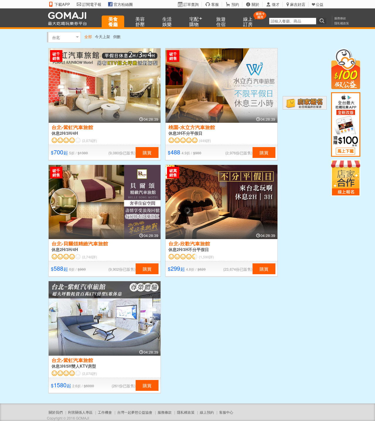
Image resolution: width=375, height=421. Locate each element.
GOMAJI (68, 18)
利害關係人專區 (80, 412)
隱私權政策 (341, 23)
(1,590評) (206, 257)
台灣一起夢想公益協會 (134, 412)
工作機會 (105, 412)
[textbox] (292, 21)
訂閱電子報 (91, 4)
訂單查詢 (191, 4)
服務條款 (340, 18)
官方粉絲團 (123, 4)
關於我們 (56, 412)
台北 (56, 37)
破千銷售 (56, 56)
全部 (88, 36)
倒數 (117, 36)
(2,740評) (89, 257)
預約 (235, 4)
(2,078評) (89, 140)
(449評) (205, 140)
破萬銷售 (173, 173)
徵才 (275, 4)
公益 (319, 4)
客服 (215, 4)
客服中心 (226, 412)
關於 (255, 4)
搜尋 (323, 21)
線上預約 (207, 412)
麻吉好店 (297, 4)
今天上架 (102, 36)
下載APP (62, 4)
